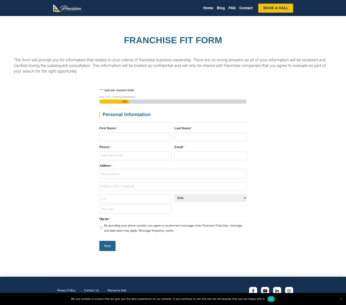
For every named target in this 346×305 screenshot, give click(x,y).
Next (107, 246)
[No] (341, 299)
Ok (271, 298)
